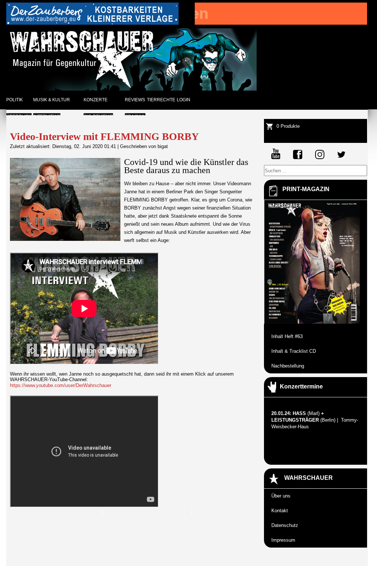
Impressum (283, 540)
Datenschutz (284, 525)
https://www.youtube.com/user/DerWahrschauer (60, 385)
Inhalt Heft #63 (287, 336)
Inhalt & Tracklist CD (293, 351)
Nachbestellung (287, 366)
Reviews (135, 99)
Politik (14, 99)
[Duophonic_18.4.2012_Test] (281, 23)
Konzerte (96, 99)
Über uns (280, 496)
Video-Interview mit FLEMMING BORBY (104, 136)
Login (183, 99)
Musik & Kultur (51, 99)
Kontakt (279, 510)
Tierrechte (161, 99)
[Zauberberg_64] (92, 23)
